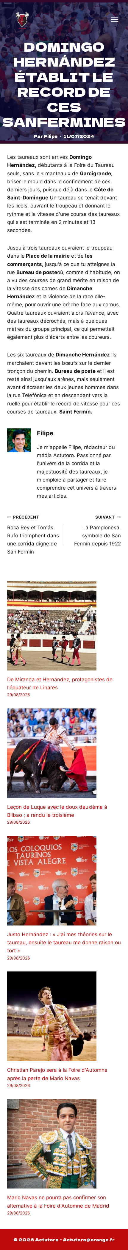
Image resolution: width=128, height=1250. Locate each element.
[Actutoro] (22, 19)
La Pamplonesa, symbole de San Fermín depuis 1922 (97, 531)
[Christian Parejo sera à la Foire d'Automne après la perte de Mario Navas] (64, 1016)
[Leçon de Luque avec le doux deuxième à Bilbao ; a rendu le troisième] (64, 753)
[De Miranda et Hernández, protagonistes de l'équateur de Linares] (64, 626)
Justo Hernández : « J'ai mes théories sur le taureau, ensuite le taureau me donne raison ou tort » (64, 942)
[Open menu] (114, 19)
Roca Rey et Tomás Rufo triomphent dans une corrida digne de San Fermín (33, 535)
